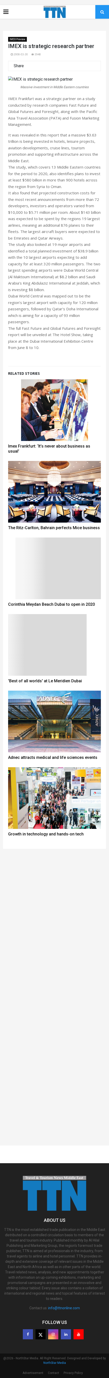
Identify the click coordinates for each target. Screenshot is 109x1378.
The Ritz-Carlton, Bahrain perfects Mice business (54, 527)
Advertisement (33, 1373)
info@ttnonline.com (64, 1308)
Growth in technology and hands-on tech (46, 834)
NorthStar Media (54, 1363)
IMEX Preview (17, 39)
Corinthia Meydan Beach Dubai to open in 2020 (51, 604)
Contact (53, 1373)
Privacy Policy (73, 1373)
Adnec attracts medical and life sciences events (52, 757)
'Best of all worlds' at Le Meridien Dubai (45, 681)
